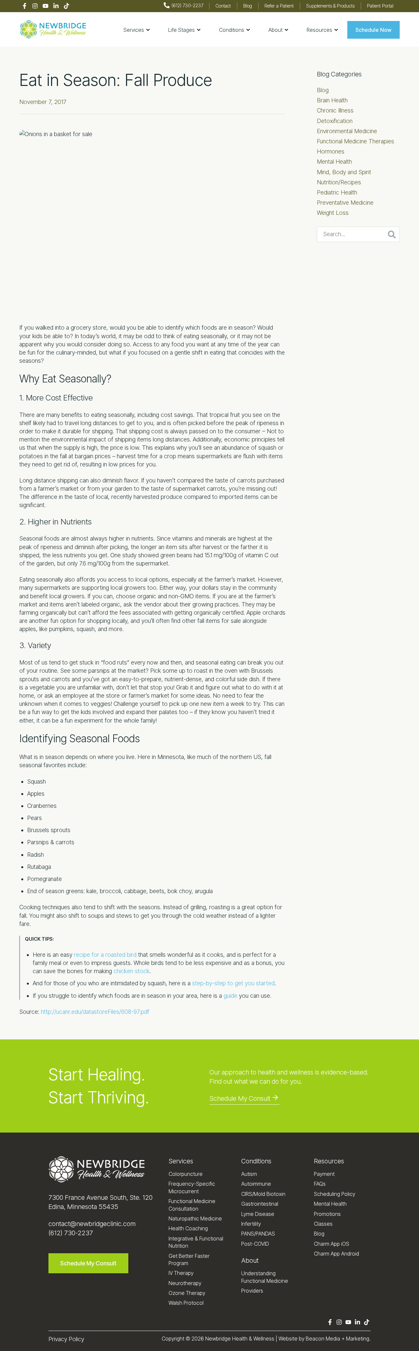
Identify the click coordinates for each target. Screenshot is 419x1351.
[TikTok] (66, 6)
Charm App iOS (331, 1243)
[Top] (394, 1343)
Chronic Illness (335, 110)
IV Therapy (181, 1273)
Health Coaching (188, 1228)
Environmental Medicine (347, 131)
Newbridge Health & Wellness (239, 1338)
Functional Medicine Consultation (192, 1205)
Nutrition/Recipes (339, 182)
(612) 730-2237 (70, 1233)
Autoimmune (256, 1183)
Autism (249, 1174)
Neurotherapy (185, 1283)
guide (230, 995)
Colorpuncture (186, 1174)
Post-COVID (255, 1243)
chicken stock (132, 971)
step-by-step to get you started (233, 983)
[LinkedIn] (56, 6)
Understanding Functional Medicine (264, 1277)
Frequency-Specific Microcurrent (192, 1187)
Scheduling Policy (334, 1194)
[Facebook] (24, 6)
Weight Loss (333, 212)
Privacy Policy (66, 1339)
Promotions (327, 1214)
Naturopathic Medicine (195, 1218)
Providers (252, 1290)
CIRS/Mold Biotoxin (263, 1194)
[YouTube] (45, 6)
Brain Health (332, 100)
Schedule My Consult (240, 1098)
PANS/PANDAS (258, 1233)
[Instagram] (35, 6)
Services (181, 1161)
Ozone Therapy (187, 1293)
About (250, 1260)
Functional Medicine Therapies (355, 141)
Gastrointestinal (259, 1203)
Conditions (256, 1161)
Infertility (251, 1223)
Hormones (330, 151)
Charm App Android (336, 1253)
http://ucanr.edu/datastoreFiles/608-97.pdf (95, 1011)
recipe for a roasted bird (105, 954)
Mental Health (334, 161)
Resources (329, 1161)
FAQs (320, 1183)
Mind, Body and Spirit (344, 172)
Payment (324, 1174)
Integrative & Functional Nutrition (196, 1242)
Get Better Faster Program (189, 1259)
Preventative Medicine (345, 202)
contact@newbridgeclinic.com (92, 1224)
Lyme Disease (257, 1214)
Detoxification (335, 120)
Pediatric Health (337, 192)
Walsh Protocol (186, 1303)
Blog (323, 90)
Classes (323, 1223)
